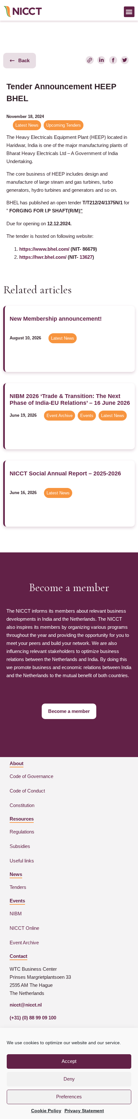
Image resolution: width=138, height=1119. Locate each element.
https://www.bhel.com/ (44, 249)
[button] (129, 11)
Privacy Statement (84, 1110)
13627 (86, 257)
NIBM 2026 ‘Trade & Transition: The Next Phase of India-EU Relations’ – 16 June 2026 (70, 399)
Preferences (69, 1096)
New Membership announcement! (56, 319)
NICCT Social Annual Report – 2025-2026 (65, 473)
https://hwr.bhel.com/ (42, 257)
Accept (69, 1061)
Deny (69, 1079)
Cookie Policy (46, 1110)
